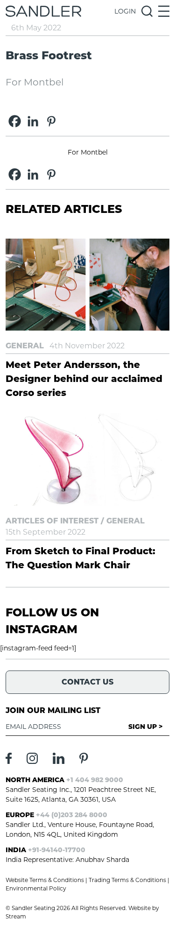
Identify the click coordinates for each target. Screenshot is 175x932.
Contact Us (87, 682)
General (25, 345)
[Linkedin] (33, 121)
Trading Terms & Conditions (127, 879)
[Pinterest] (51, 121)
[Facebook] (15, 121)
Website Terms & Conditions (45, 879)
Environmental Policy (36, 888)
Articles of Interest (52, 520)
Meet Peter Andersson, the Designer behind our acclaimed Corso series (84, 378)
